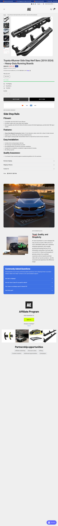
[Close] (51, 501)
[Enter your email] (48, 518)
